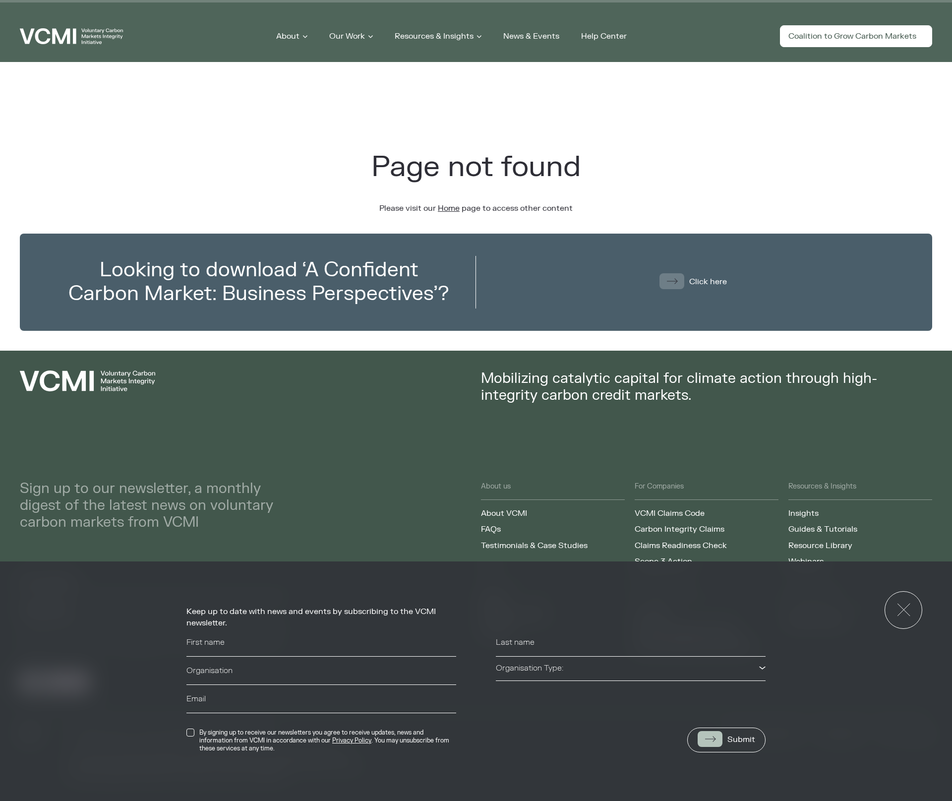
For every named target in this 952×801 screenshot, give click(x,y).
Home (449, 208)
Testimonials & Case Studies (534, 546)
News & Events (531, 36)
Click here (708, 282)
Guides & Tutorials (822, 529)
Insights (803, 513)
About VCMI (504, 513)
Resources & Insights (434, 36)
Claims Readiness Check (681, 546)
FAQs (491, 529)
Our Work (347, 36)
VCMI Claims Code (670, 513)
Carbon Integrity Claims (679, 529)
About (287, 36)
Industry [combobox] (511, 696)
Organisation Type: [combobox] (529, 668)
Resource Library (820, 546)
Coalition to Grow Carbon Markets (852, 36)
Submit (741, 739)
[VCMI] (71, 36)
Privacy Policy (351, 740)
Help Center (604, 36)
